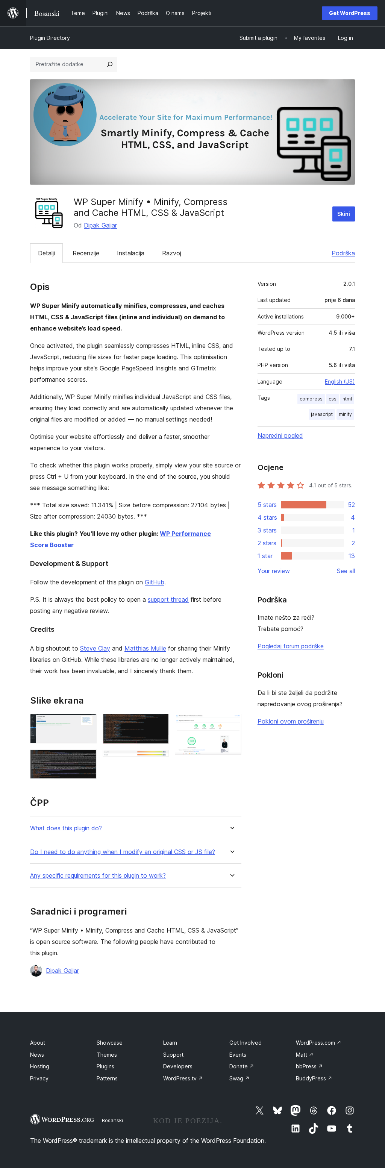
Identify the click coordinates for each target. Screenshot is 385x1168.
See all (346, 571)
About (37, 1042)
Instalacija (130, 253)
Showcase (110, 1042)
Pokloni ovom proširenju (291, 721)
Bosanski (112, 1120)
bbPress (309, 1066)
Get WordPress (349, 13)
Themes (107, 1054)
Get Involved (245, 1042)
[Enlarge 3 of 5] (158, 724)
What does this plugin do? (66, 828)
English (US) (340, 381)
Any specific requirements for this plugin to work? (98, 875)
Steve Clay (95, 648)
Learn (170, 1042)
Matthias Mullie (145, 648)
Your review (274, 571)
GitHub (154, 582)
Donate (241, 1066)
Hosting (39, 1066)
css (332, 399)
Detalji (46, 253)
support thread (168, 599)
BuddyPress (314, 1078)
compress (311, 399)
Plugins (105, 1066)
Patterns (107, 1078)
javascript (322, 414)
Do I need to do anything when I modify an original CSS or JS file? (122, 852)
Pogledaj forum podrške (291, 646)
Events (237, 1054)
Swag (239, 1078)
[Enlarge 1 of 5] (86, 724)
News (37, 1054)
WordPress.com (318, 1042)
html (347, 399)
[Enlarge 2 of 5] (86, 759)
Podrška (343, 253)
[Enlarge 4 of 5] (158, 760)
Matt (305, 1054)
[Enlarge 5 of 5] (231, 724)
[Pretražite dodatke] (109, 64)
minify (345, 414)
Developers (177, 1066)
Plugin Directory (50, 38)
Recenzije (86, 253)
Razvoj (171, 253)
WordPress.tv (183, 1078)
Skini (343, 214)
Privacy (39, 1078)
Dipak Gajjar (100, 225)
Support (173, 1054)
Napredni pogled (280, 435)
